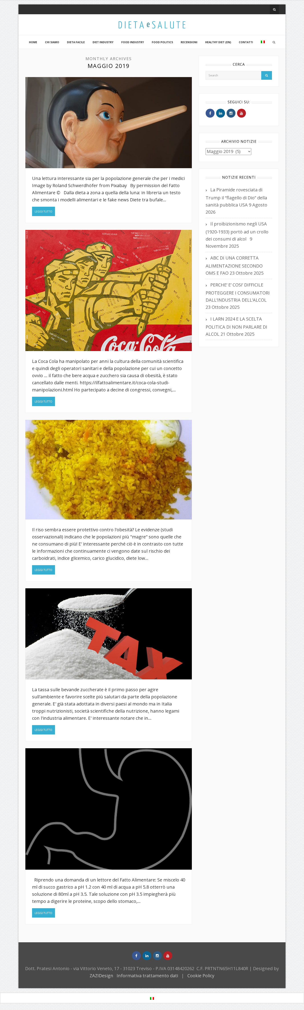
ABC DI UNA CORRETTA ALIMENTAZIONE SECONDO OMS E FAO (234, 265)
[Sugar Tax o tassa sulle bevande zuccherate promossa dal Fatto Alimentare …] (108, 633)
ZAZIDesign (101, 976)
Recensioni (189, 42)
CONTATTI (246, 42)
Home (33, 42)
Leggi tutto (43, 211)
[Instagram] (231, 113)
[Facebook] (210, 113)
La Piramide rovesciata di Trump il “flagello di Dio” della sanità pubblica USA (236, 197)
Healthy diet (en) (218, 42)
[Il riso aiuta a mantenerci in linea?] (108, 469)
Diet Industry (103, 42)
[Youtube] (241, 113)
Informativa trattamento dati (147, 976)
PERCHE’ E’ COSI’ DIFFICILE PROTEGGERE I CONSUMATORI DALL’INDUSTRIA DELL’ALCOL (238, 292)
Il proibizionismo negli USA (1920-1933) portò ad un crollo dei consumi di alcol (237, 231)
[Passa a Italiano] (152, 998)
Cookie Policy (200, 976)
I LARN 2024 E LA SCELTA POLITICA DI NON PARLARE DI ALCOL (236, 326)
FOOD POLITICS (162, 42)
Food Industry (132, 42)
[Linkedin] (220, 113)
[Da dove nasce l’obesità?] (108, 290)
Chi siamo (52, 42)
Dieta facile (76, 42)
